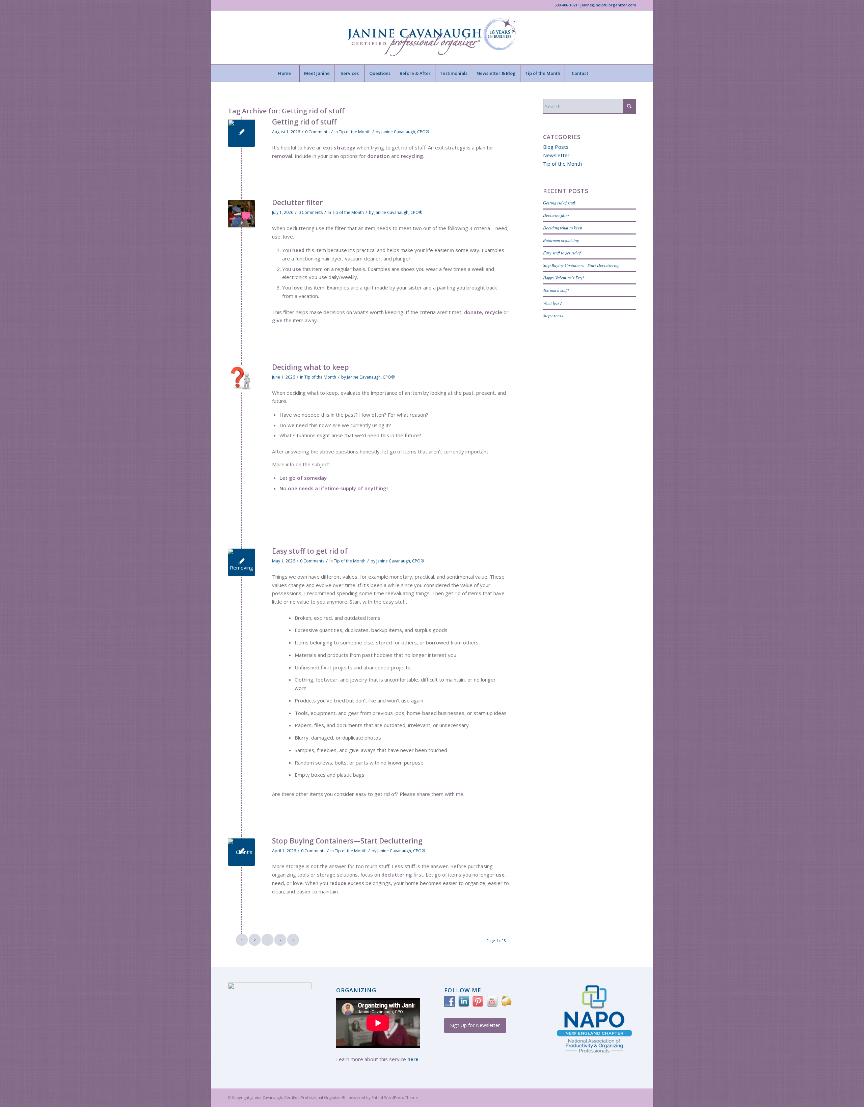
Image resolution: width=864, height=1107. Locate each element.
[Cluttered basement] (241, 213)
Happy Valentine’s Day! (563, 277)
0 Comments (317, 132)
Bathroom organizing (561, 240)
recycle (493, 312)
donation (378, 156)
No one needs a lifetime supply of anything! (333, 488)
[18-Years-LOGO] (432, 37)
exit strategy (339, 147)
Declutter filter (297, 202)
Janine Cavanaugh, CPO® (405, 132)
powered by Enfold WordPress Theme (383, 1097)
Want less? (552, 303)
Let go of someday (303, 477)
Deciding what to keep (310, 367)
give (277, 320)
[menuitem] (284, 73)
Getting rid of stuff (304, 122)
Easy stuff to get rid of (310, 551)
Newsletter (556, 155)
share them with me (440, 794)
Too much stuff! (556, 290)
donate (473, 312)
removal (282, 156)
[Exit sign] (241, 133)
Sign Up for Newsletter (475, 1025)
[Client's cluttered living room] (241, 852)
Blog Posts (556, 146)
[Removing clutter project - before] (241, 562)
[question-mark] (241, 378)
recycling (412, 156)
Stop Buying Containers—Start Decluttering (347, 841)
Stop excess (553, 315)
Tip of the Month (355, 132)
